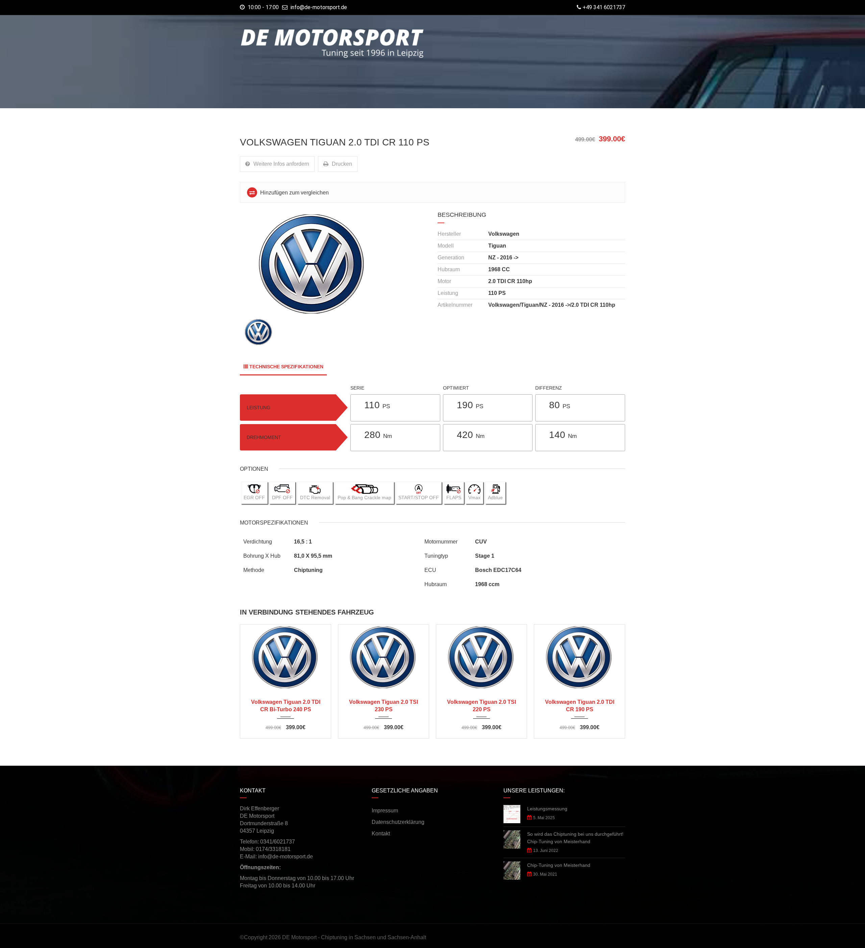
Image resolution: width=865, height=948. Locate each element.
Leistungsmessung (547, 808)
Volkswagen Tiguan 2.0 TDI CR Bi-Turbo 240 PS (285, 705)
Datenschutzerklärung (398, 822)
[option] (333, 264)
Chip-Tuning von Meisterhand (558, 865)
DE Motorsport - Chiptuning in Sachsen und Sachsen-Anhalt (354, 937)
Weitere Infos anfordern (281, 164)
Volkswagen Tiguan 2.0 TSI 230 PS (383, 705)
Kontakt (381, 833)
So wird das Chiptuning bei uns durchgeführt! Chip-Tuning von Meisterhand (575, 837)
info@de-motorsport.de (319, 7)
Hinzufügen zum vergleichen (294, 192)
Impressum (385, 810)
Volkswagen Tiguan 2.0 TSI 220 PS (481, 705)
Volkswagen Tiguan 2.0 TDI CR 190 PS (579, 705)
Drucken (342, 164)
